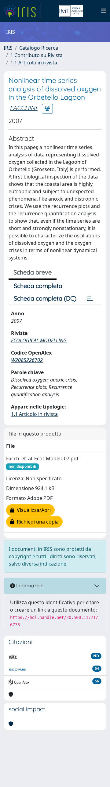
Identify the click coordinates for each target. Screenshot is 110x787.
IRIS (8, 47)
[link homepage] (22, 11)
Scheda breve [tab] (32, 272)
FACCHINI (23, 108)
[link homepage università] (71, 11)
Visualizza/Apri (32, 510)
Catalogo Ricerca (38, 47)
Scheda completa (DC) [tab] (45, 298)
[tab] (90, 298)
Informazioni (29, 585)
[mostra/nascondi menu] (103, 11)
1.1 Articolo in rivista (33, 62)
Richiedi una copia (36, 521)
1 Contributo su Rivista (36, 55)
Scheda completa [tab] (38, 286)
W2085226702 (27, 360)
